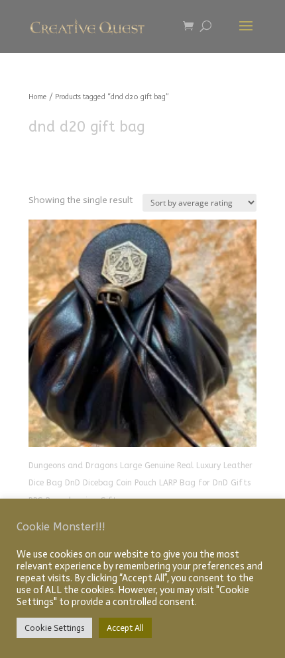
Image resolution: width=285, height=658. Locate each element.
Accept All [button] (125, 628)
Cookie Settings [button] (54, 628)
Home (37, 97)
